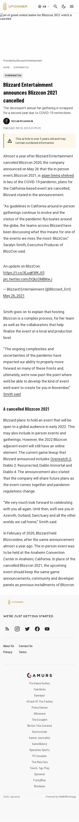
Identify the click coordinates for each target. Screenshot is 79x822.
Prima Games (40, 707)
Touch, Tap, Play (39, 768)
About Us (8, 646)
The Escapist (39, 719)
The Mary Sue (40, 762)
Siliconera (39, 713)
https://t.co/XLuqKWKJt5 (23, 273)
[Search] (55, 6)
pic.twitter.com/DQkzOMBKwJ (27, 279)
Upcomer (39, 774)
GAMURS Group (67, 796)
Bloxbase (39, 786)
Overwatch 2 (60, 459)
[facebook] (37, 629)
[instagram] (17, 629)
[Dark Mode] (64, 6)
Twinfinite (39, 689)
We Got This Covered (39, 725)
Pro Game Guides (39, 683)
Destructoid (39, 731)
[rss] (7, 629)
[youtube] (47, 629)
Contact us (25, 646)
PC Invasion (39, 756)
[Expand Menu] (72, 6)
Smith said (12, 394)
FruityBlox (39, 780)
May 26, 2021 (14, 296)
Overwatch (21, 67)
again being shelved (58, 175)
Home (6, 67)
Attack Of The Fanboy (40, 701)
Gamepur (39, 695)
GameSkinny (39, 744)
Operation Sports (39, 750)
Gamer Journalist (39, 737)
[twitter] (27, 629)
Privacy (7, 652)
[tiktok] (54, 629)
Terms (23, 652)
